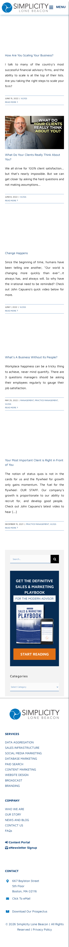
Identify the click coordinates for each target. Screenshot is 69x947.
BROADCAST (13, 780)
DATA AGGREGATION (19, 742)
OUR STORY (13, 814)
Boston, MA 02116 (24, 891)
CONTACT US (14, 825)
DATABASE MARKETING (21, 758)
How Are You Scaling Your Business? (29, 55)
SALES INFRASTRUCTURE (22, 747)
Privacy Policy (42, 929)
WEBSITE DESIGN (16, 775)
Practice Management (46, 400)
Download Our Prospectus (29, 911)
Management (27, 400)
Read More (10, 102)
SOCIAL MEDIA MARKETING (23, 753)
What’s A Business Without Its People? (31, 357)
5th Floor (18, 886)
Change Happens (16, 253)
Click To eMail (21, 898)
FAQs (8, 830)
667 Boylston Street (25, 881)
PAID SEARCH (14, 764)
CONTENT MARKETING (20, 769)
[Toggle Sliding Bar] (58, 7)
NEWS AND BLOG (17, 820)
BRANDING (12, 785)
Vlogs (24, 98)
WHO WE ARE (14, 809)
